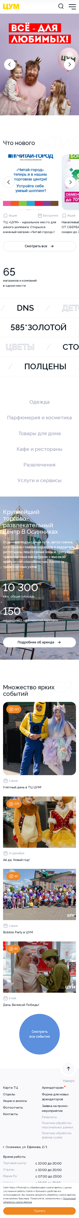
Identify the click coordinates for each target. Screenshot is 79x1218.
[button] (9, 64)
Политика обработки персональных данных (57, 1125)
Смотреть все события (39, 1034)
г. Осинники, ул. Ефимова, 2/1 (25, 1147)
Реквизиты (49, 1117)
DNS (27, 308)
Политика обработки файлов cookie (56, 1135)
